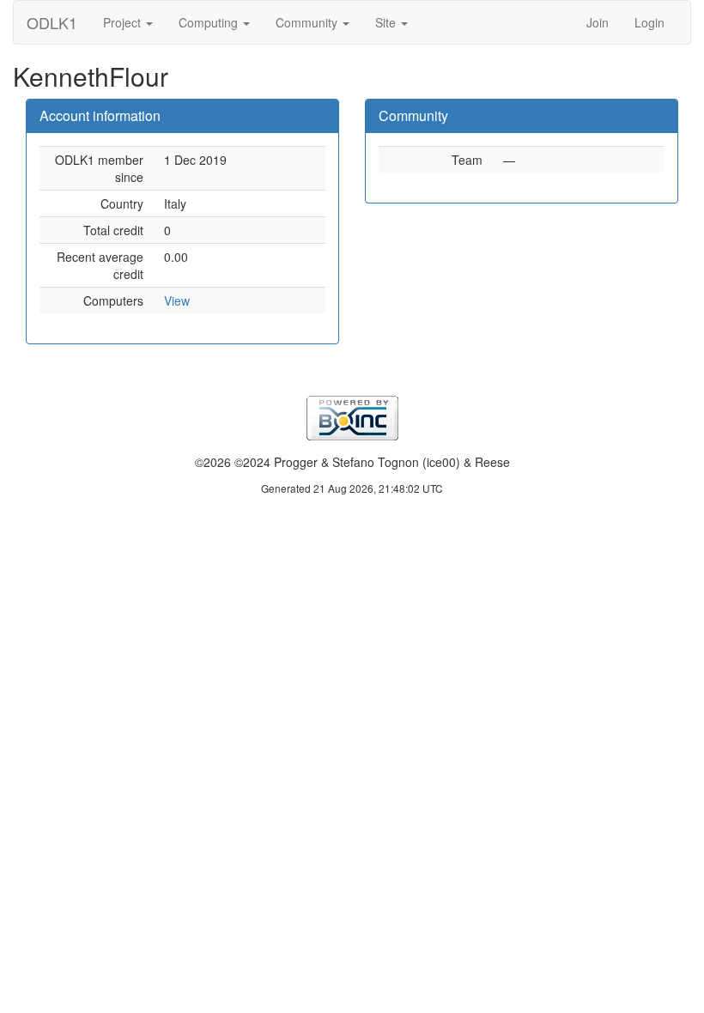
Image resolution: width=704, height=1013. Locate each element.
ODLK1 (52, 22)
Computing (210, 22)
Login (649, 22)
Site (387, 22)
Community (308, 22)
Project (123, 22)
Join (597, 22)
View (177, 300)
